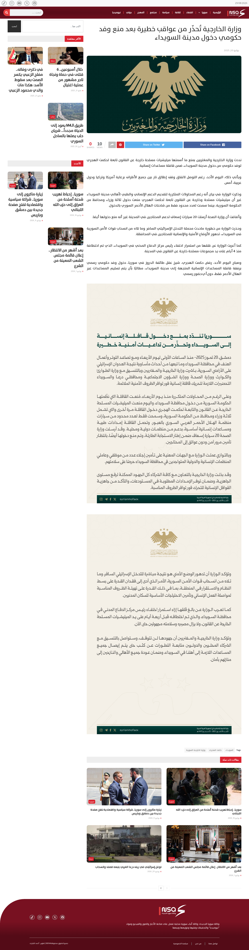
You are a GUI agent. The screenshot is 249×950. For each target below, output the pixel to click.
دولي (129, 12)
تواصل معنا (213, 943)
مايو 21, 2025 (76, 90)
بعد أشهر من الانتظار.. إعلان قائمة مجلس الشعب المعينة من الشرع (206, 869)
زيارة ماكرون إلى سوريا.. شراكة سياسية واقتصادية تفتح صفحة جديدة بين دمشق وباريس (125, 812)
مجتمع (153, 12)
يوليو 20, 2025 (231, 50)
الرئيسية (217, 12)
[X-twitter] (26, 3)
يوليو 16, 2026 (234, 818)
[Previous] (167, 888)
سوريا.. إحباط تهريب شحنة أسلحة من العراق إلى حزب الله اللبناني (208, 812)
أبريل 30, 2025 (76, 146)
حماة (53, 61)
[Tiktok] (4, 3)
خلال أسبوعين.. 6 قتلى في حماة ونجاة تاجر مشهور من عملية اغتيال (66, 77)
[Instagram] (11, 3)
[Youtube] (19, 3)
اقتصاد (189, 12)
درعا (91, 859)
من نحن (198, 943)
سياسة (165, 12)
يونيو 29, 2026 (153, 871)
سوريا (204, 12)
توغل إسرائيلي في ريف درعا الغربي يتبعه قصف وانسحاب (128, 867)
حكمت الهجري (215, 750)
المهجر (140, 12)
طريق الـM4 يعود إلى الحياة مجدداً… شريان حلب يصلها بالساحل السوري (67, 133)
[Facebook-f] (34, 3)
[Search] (6, 12)
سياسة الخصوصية (180, 943)
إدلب (52, 116)
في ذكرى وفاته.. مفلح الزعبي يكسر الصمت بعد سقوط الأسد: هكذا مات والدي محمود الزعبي (26, 80)
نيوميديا (116, 12)
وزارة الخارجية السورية (195, 750)
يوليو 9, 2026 (154, 818)
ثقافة (178, 12)
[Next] (160, 888)
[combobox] (52, 26)
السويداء (229, 750)
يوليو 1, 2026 (234, 875)
